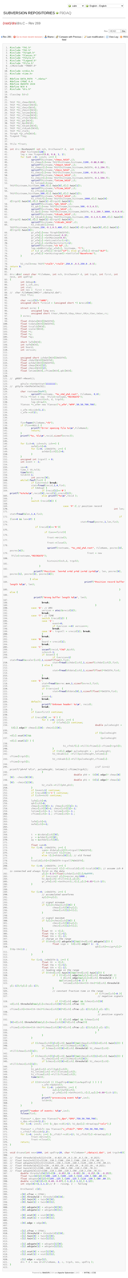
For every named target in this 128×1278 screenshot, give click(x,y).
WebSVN (46, 1273)
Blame (51, 37)
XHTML (87, 1273)
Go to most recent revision (29, 37)
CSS (94, 1273)
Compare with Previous (70, 37)
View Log (113, 37)
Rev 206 (7, 37)
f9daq (65, 13)
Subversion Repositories (29, 13)
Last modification (95, 37)
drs (14, 23)
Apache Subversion (66, 1273)
